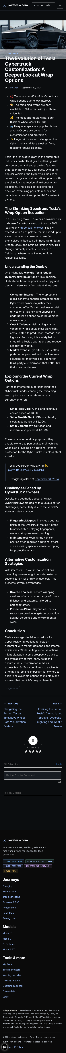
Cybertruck (12, 53)
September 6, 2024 (47, 479)
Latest (6, 996)
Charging (7, 886)
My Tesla (7, 964)
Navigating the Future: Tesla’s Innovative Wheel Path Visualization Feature (15, 715)
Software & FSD (11, 902)
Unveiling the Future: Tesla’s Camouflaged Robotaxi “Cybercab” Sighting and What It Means (49, 715)
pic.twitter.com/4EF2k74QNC (26, 469)
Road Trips (8, 913)
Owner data (9, 991)
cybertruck (12, 688)
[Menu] (60, 5)
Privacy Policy (13, 1047)
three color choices (32, 227)
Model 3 (7, 938)
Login (59, 764)
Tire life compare (11, 969)
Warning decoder (12, 975)
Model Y (7, 933)
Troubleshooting (11, 896)
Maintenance (10, 891)
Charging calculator (13, 986)
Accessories (9, 907)
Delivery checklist (12, 980)
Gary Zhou (13, 87)
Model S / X (9, 949)
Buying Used (9, 918)
